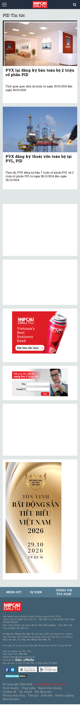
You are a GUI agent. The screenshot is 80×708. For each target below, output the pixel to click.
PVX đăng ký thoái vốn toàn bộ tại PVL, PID (39, 158)
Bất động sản (43, 691)
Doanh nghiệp (64, 695)
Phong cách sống (14, 695)
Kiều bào (46, 695)
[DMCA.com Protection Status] (16, 676)
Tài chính (25, 691)
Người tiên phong (49, 688)
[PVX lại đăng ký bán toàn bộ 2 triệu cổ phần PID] (40, 43)
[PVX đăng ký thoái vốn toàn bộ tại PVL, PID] (40, 129)
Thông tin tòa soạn (64, 592)
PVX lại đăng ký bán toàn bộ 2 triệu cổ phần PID (40, 72)
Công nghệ (28, 688)
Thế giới (33, 695)
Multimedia (11, 699)
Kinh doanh (11, 688)
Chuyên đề (9, 691)
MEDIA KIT (13, 592)
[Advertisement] (33, 430)
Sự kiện (36, 592)
